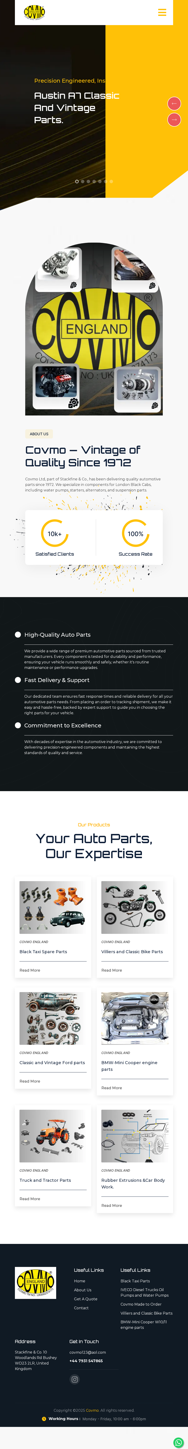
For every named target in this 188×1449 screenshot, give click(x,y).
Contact (81, 1308)
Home (79, 1281)
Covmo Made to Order (141, 1304)
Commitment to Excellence (62, 725)
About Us (82, 1290)
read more (29, 970)
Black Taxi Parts (135, 1281)
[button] (77, 181)
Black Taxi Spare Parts (43, 951)
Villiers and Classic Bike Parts (132, 951)
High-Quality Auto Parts (57, 634)
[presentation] (174, 103)
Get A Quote (85, 1299)
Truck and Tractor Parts (45, 1180)
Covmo (92, 1410)
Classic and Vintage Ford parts (52, 1062)
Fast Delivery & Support (56, 680)
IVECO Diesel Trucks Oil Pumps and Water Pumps (145, 1293)
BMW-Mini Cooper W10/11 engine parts (144, 1325)
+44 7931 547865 (86, 1361)
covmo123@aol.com (87, 1352)
